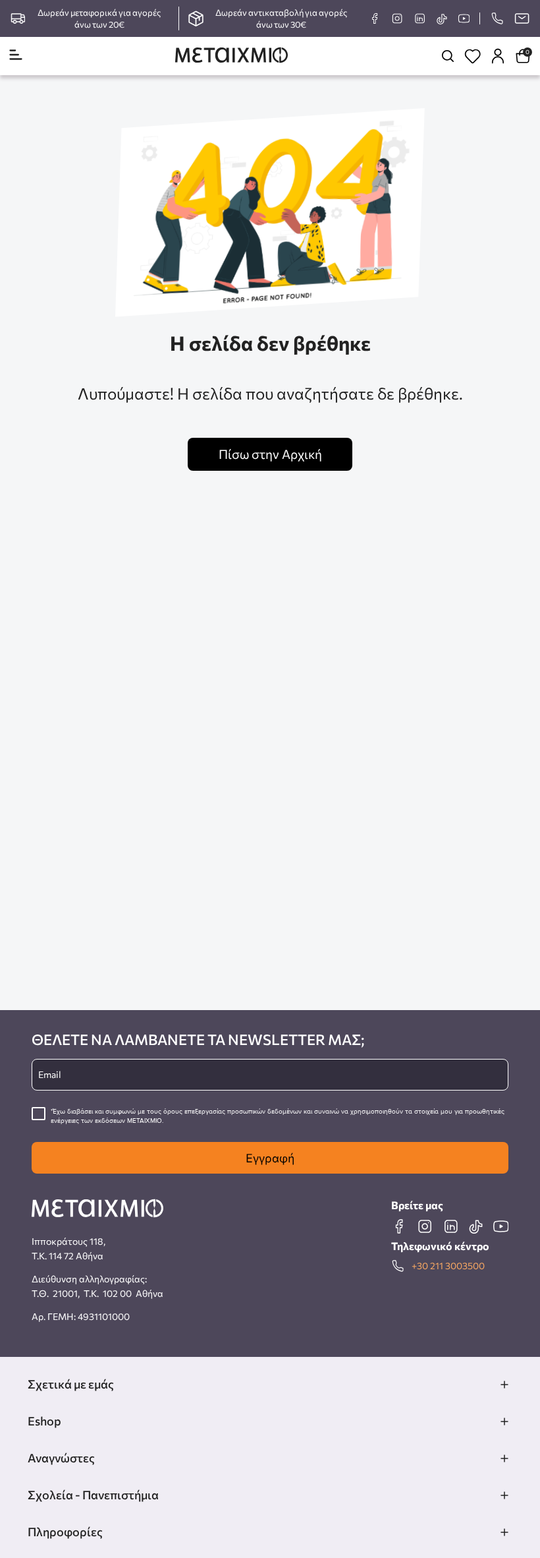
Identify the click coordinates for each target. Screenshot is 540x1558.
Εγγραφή (270, 1158)
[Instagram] (397, 18)
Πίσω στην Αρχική (270, 454)
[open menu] (16, 56)
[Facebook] (375, 18)
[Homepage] (231, 56)
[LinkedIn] (419, 18)
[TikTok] (441, 18)
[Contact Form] (521, 18)
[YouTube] (464, 18)
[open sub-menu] (504, 1385)
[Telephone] (497, 18)
